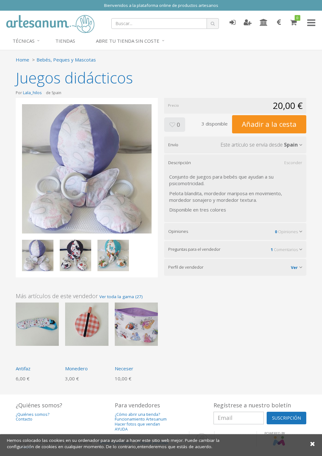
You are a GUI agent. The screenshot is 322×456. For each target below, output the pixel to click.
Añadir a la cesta (269, 124)
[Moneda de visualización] (279, 22)
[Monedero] (86, 323)
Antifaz (23, 368)
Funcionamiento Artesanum (141, 419)
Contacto (24, 419)
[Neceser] (136, 323)
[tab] (235, 145)
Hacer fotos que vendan (137, 424)
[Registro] (248, 22)
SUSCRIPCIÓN (286, 418)
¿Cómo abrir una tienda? (137, 414)
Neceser (124, 368)
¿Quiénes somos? (32, 414)
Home (22, 59)
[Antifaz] (37, 323)
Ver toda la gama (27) (121, 296)
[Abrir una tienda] (264, 22)
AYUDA (121, 429)
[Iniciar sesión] (232, 22)
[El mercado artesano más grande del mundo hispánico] (50, 23)
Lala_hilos (32, 92)
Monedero (76, 368)
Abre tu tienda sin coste (127, 41)
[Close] (312, 443)
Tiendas (65, 41)
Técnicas (24, 41)
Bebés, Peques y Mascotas (66, 59)
